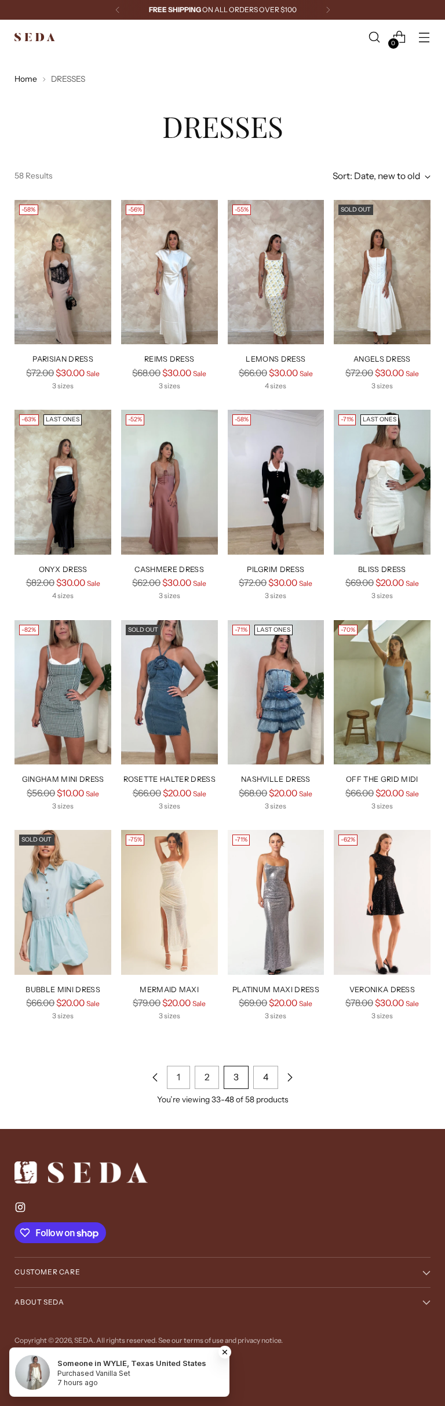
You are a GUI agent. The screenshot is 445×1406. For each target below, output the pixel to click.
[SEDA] (34, 37)
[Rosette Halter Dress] (169, 692)
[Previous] (117, 10)
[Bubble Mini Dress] (62, 902)
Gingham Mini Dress (63, 779)
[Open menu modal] (424, 37)
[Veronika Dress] (382, 902)
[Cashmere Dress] (169, 482)
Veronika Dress (382, 989)
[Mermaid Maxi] (169, 902)
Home (25, 78)
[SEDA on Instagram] (21, 1208)
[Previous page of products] (155, 1077)
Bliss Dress (382, 569)
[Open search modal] (374, 37)
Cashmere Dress (168, 569)
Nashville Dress (276, 779)
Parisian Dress (62, 359)
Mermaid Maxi (169, 989)
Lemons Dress (275, 359)
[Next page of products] (290, 1077)
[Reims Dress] (169, 272)
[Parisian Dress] (62, 272)
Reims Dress (169, 359)
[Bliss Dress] (382, 482)
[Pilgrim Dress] (276, 482)
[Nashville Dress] (276, 692)
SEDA (83, 1340)
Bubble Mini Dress (62, 989)
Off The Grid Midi (382, 779)
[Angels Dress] (382, 272)
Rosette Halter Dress (169, 779)
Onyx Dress (63, 569)
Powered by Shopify (45, 1350)
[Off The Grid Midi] (382, 692)
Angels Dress (382, 359)
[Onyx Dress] (62, 482)
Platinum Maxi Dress (275, 989)
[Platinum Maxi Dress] (276, 902)
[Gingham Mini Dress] (62, 692)
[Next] (328, 10)
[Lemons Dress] (276, 272)
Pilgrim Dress (275, 569)
